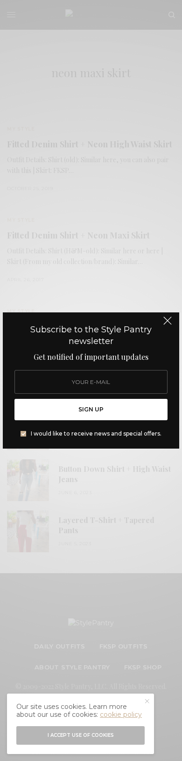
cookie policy (121, 714)
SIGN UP (91, 409)
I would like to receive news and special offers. (96, 434)
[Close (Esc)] (167, 325)
